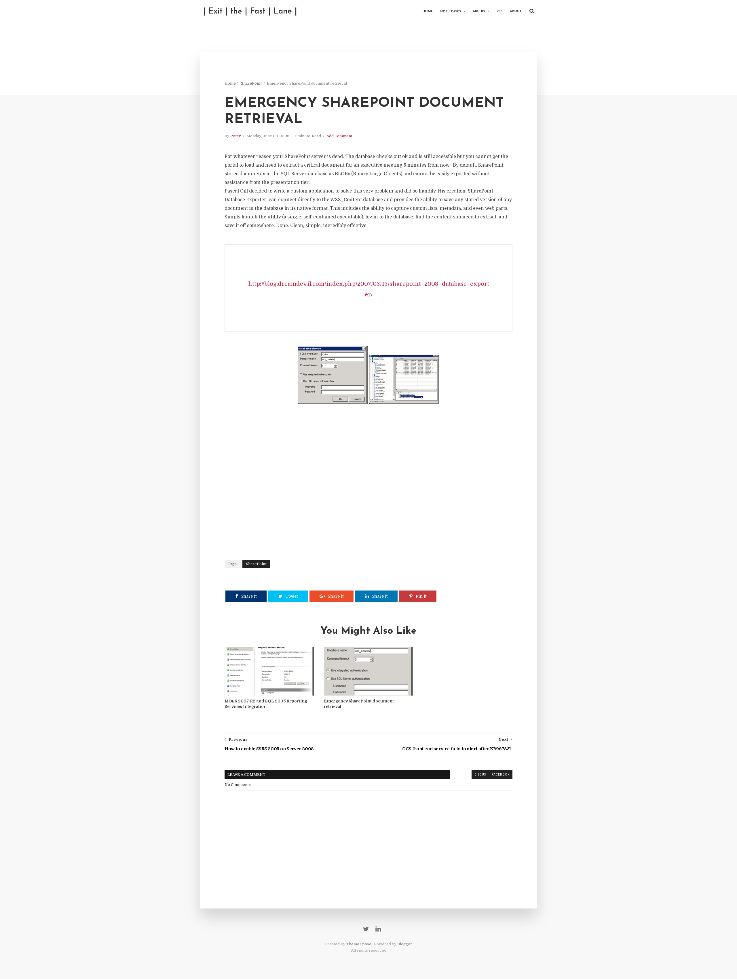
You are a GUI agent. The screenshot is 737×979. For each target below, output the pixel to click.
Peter (235, 136)
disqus (480, 774)
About (515, 11)
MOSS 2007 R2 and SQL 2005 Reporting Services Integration (266, 704)
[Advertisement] (368, 479)
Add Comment (339, 136)
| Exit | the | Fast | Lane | (250, 11)
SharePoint (251, 83)
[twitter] (366, 929)
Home (427, 11)
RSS (500, 11)
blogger (461, 774)
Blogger (404, 944)
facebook (501, 774)
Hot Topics (450, 11)
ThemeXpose (358, 944)
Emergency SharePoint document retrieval (359, 704)
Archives (481, 11)
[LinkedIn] (378, 929)
